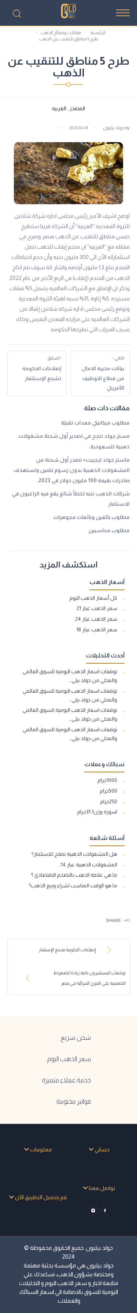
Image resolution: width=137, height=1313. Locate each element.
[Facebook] (105, 1211)
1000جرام (107, 780)
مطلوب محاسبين (109, 530)
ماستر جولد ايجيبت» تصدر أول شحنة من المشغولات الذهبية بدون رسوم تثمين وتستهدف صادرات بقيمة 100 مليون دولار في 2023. (72, 470)
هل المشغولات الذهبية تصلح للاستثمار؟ (74, 854)
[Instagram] (93, 1211)
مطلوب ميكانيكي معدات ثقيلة (95, 423)
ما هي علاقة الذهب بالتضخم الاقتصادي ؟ (74, 875)
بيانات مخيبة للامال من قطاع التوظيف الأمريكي (102, 373)
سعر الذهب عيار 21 (97, 608)
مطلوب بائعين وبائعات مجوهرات (91, 517)
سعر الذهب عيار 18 (96, 629)
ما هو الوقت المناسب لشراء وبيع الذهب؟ (73, 885)
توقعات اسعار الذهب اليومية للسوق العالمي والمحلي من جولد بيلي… (70, 675)
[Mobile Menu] (123, 13)
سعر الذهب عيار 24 (96, 619)
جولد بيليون (113, 127)
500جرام (108, 791)
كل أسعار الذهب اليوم (93, 598)
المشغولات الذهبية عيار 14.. (87, 864)
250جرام (108, 801)
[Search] (16, 13)
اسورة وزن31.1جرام (97, 812)
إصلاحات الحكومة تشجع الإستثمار (41, 368)
